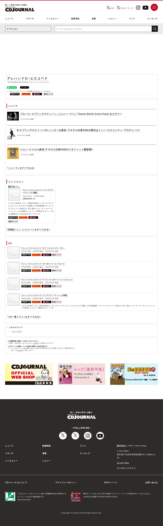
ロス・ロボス (17, 331)
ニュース (9, 18)
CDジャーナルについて (16, 482)
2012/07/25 (50, 251)
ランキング (152, 18)
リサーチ (30, 18)
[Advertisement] (81, 55)
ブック (132, 18)
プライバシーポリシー (65, 482)
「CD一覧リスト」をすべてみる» (24, 316)
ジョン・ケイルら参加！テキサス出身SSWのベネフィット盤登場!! (56, 149)
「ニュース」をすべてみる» (21, 167)
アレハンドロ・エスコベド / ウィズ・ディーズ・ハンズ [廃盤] (44, 295)
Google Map (123, 462)
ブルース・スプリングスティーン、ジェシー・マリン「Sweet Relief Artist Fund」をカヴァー (71, 113)
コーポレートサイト (126, 467)
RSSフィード (110, 482)
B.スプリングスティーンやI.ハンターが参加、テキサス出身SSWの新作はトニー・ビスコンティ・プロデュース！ (78, 130)
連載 (94, 18)
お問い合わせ (151, 482)
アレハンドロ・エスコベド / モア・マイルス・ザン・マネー (43, 248)
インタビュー (52, 18)
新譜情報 (75, 18)
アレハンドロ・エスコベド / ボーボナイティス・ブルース (43, 263)
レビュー (112, 18)
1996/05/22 (27, 198)
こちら (35, 343)
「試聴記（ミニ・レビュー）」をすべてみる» (28, 229)
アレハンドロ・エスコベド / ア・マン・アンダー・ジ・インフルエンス (47, 279)
